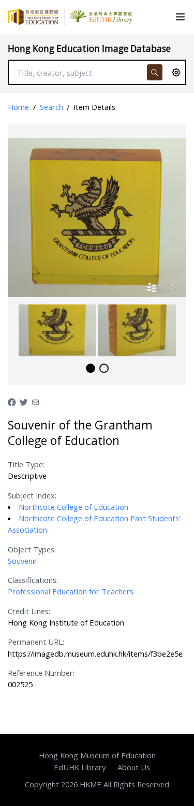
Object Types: (32, 549)
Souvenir (22, 560)
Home (18, 107)
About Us (133, 767)
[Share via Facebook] (12, 401)
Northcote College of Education (73, 507)
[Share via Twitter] (23, 401)
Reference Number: (41, 673)
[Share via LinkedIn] (35, 401)
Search (51, 107)
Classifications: (33, 580)
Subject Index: (32, 495)
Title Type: (26, 464)
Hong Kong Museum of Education (97, 755)
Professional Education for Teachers (70, 591)
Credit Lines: (29, 611)
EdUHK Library (80, 767)
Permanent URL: (36, 641)
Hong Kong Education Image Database (89, 48)
